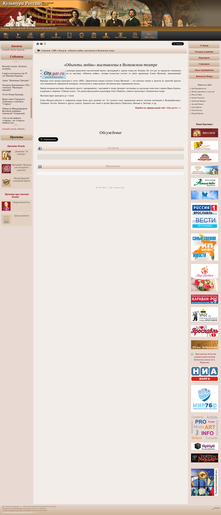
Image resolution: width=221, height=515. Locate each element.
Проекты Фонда (16, 146)
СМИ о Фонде (149, 37)
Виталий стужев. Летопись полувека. (14, 67)
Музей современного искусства (203, 92)
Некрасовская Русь (21, 202)
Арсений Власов (197, 104)
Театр (6, 37)
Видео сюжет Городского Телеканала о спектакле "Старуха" (13, 101)
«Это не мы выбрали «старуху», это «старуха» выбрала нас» (13, 120)
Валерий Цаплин (197, 113)
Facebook (113, 148)
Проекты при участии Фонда (17, 195)
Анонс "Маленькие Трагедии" (15, 80)
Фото (82, 37)
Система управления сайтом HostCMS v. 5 (18, 512)
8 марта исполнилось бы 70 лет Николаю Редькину (14, 74)
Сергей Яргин (197, 107)
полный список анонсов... (14, 49)
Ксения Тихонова (198, 98)
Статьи (135, 37)
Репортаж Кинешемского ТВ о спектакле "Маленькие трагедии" (16, 87)
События (16, 56)
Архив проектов (21, 215)
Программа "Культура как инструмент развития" (21, 167)
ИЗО (42, 37)
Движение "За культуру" (21, 152)
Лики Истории (121, 37)
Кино (69, 37)
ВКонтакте (113, 166)
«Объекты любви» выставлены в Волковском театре (91, 50)
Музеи (93, 37)
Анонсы (16, 46)
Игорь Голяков (197, 95)
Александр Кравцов (199, 101)
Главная (44, 50)
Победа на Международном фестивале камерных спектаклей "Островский (14, 111)
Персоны (106, 37)
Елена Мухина (197, 110)
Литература (56, 37)
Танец (18, 37)
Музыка (30, 37)
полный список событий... (14, 128)
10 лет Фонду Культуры (12, 94)
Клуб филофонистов (199, 88)
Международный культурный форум (21, 179)
